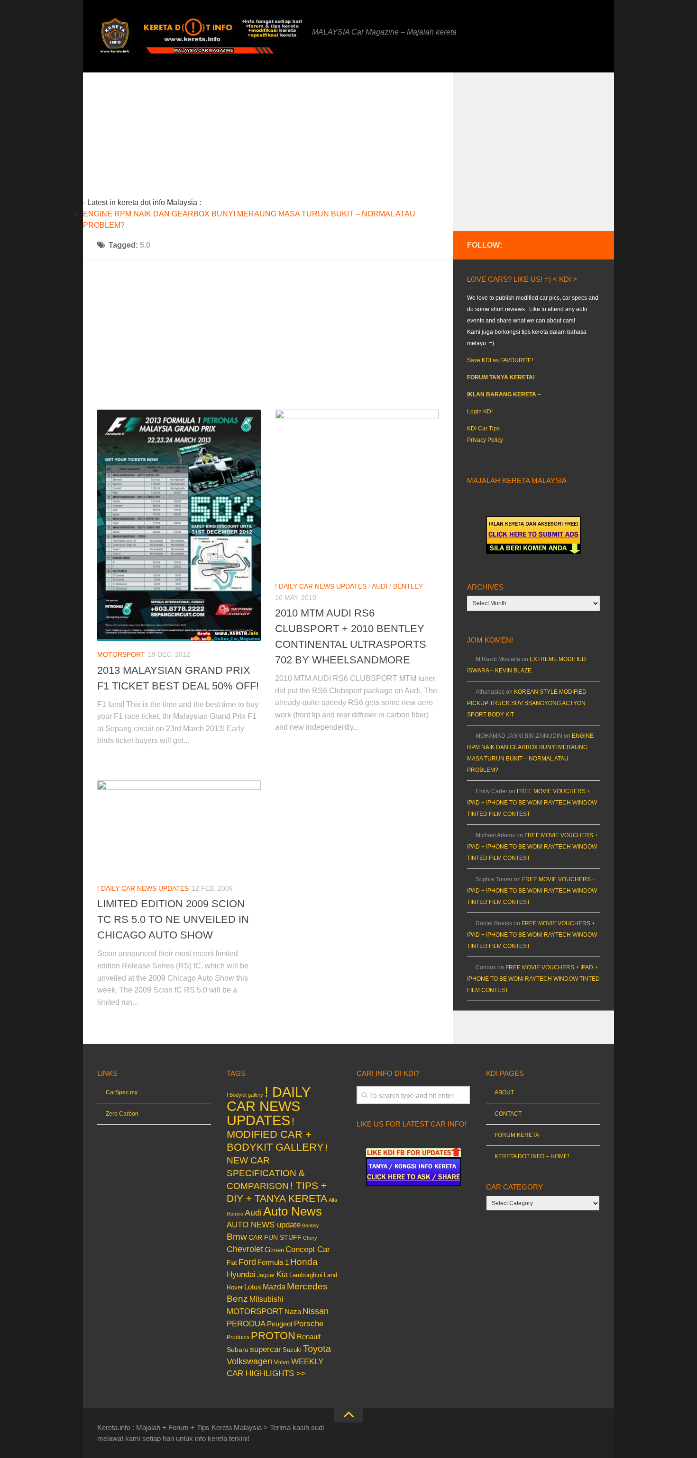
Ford (247, 1262)
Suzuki (292, 1349)
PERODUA (246, 1323)
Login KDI (480, 411)
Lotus (252, 1287)
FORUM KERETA (517, 1135)
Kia (282, 1274)
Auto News (292, 1211)
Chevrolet (245, 1249)
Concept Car (307, 1249)
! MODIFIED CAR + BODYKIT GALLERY (275, 1134)
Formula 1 (273, 1262)
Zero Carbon (122, 1113)
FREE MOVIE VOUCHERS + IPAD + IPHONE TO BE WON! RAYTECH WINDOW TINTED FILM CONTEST (532, 802)
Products (238, 1337)
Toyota (317, 1348)
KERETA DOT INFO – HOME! (532, 1156)
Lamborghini (305, 1275)
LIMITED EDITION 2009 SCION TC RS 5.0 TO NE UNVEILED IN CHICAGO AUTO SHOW (173, 919)
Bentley (408, 586)
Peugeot (280, 1324)
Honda (304, 1261)
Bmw (237, 1237)
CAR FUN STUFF (275, 1237)
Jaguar (266, 1275)
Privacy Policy (485, 440)
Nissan (316, 1311)
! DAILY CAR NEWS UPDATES (321, 586)
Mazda (274, 1286)
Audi (379, 586)
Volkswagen (249, 1361)
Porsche (308, 1323)
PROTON (273, 1336)
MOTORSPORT (121, 654)
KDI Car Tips (483, 428)
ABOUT (504, 1092)
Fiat (232, 1262)
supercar (265, 1349)
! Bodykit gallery (245, 1095)
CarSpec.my (122, 1092)
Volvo (282, 1362)
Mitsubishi (266, 1299)
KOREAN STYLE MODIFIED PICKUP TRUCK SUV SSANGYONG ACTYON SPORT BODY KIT (527, 703)
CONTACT (508, 1113)
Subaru (237, 1349)
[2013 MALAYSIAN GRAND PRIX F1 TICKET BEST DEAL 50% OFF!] (179, 525)
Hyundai (241, 1274)
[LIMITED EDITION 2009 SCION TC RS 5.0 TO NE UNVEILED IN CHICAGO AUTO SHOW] (179, 827)
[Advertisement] (282, 138)
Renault (309, 1337)
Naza (292, 1311)
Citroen (274, 1249)
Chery (310, 1238)
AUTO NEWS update (264, 1224)
